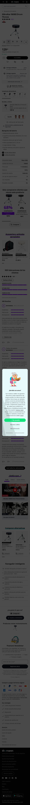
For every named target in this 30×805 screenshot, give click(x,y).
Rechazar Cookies (15, 424)
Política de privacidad (19, 432)
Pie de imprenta (9, 432)
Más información (15, 428)
